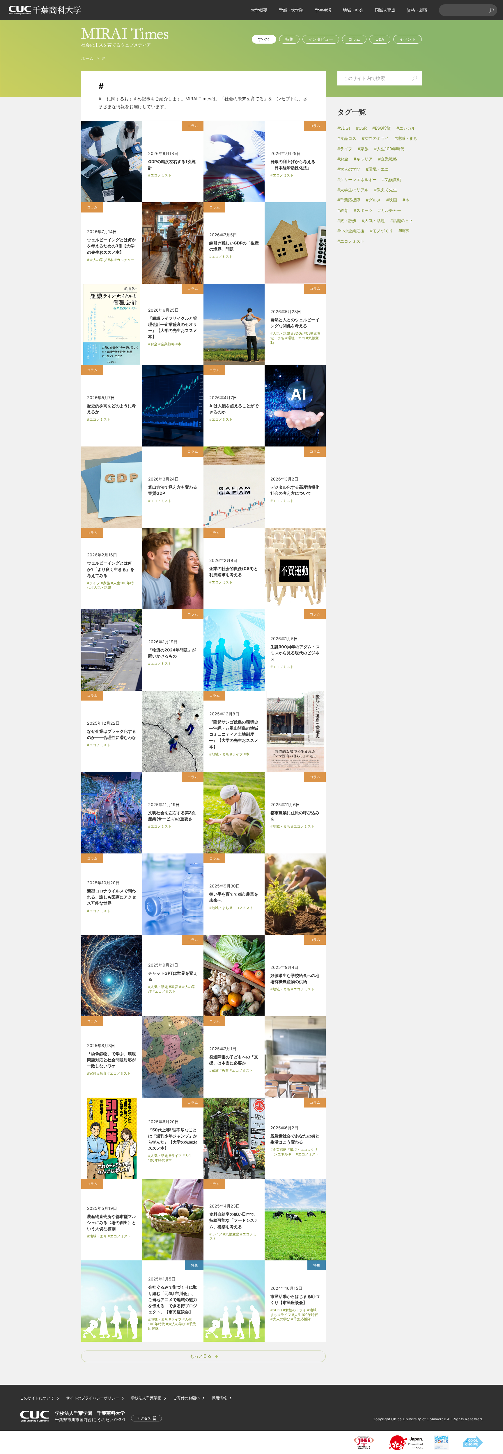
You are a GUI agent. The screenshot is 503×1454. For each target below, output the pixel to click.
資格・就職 (417, 10)
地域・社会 (353, 10)
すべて (264, 39)
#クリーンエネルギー (357, 179)
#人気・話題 (373, 220)
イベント (407, 39)
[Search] (491, 10)
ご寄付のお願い (186, 1398)
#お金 (342, 158)
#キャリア (363, 158)
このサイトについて (37, 1398)
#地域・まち (405, 138)
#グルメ (373, 199)
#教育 (342, 210)
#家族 (363, 148)
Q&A (380, 39)
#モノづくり (381, 230)
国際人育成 (385, 10)
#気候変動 (391, 179)
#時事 (403, 230)
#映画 (391, 199)
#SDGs (343, 128)
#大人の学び (348, 169)
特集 (289, 39)
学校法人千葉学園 (146, 1398)
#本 (406, 199)
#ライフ (344, 148)
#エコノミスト (350, 241)
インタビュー (321, 39)
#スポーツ (363, 210)
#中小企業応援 (350, 230)
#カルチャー (389, 210)
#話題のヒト (401, 220)
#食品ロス (346, 138)
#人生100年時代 (389, 148)
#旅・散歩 (346, 220)
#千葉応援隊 (348, 199)
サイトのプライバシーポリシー (92, 1398)
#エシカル (405, 128)
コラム (354, 39)
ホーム (87, 58)
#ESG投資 (381, 128)
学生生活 (323, 10)
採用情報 (219, 1398)
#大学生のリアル (353, 189)
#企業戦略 (387, 158)
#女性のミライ (375, 138)
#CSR (361, 128)
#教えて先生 (385, 189)
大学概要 (259, 10)
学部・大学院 (291, 10)
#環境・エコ (377, 169)
